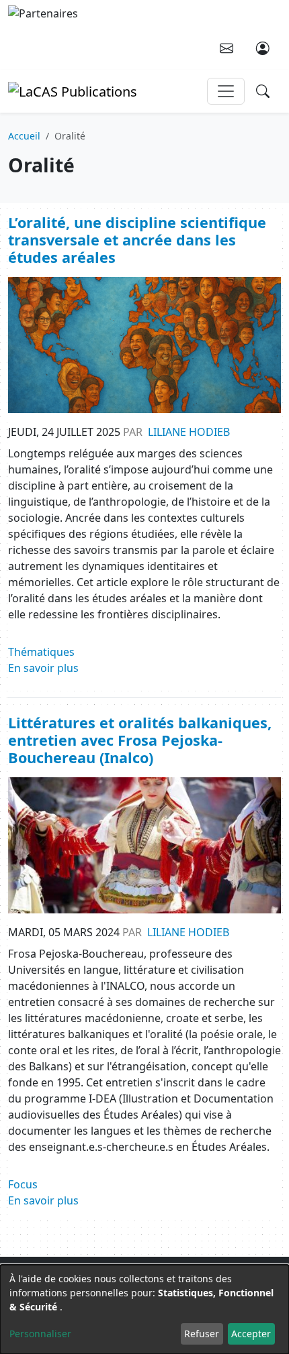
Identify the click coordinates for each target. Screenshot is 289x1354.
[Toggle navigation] (226, 91)
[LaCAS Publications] (72, 90)
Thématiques (41, 651)
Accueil (24, 135)
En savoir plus (43, 668)
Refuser (201, 1333)
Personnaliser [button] (40, 1333)
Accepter (251, 1333)
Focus (23, 1184)
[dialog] (144, 1309)
